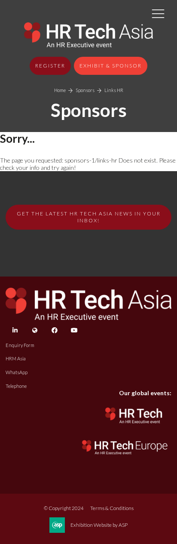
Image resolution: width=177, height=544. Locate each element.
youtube (74, 330)
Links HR (113, 90)
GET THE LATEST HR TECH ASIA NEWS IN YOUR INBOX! (89, 217)
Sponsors (85, 90)
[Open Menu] (158, 13)
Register (50, 65)
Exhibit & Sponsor (110, 65)
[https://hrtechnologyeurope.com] (125, 456)
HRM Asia (16, 358)
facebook (54, 330)
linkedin (15, 330)
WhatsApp (16, 372)
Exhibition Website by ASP (99, 525)
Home (60, 90)
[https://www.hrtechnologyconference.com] (134, 426)
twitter (34, 330)
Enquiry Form (20, 345)
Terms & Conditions (112, 508)
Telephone (16, 386)
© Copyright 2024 (64, 508)
